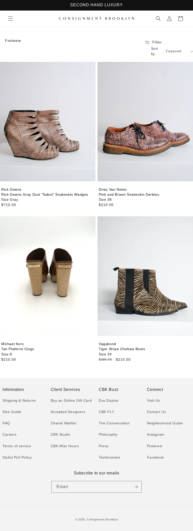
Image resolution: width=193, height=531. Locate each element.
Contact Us (156, 412)
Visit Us (153, 400)
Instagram (155, 434)
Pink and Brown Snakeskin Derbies (129, 194)
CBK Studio (60, 434)
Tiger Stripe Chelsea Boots (122, 349)
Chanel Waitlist (63, 423)
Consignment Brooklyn (102, 519)
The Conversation (114, 423)
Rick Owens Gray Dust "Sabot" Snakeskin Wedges (44, 194)
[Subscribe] (135, 487)
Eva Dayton (109, 400)
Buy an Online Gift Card (71, 400)
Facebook (155, 457)
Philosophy (108, 434)
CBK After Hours (65, 446)
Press (104, 446)
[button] (10, 18)
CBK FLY (106, 412)
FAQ (6, 423)
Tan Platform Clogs (17, 349)
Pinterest (154, 446)
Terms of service (17, 446)
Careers (9, 434)
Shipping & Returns (19, 400)
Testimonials (109, 457)
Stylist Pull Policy (17, 457)
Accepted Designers (68, 412)
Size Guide (12, 412)
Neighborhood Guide (165, 423)
